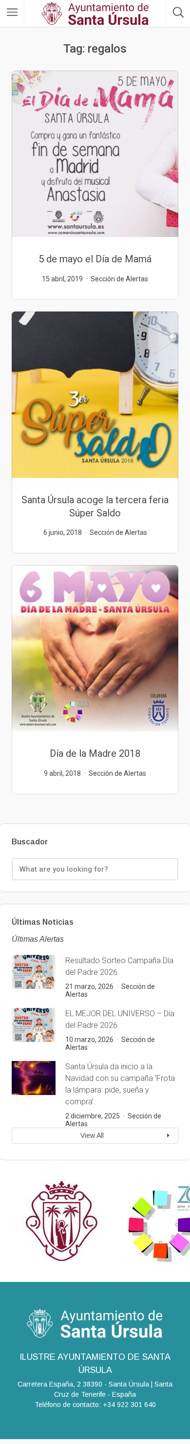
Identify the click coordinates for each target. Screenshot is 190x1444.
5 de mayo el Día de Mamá (95, 259)
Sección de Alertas (119, 279)
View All (92, 1135)
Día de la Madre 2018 (95, 753)
